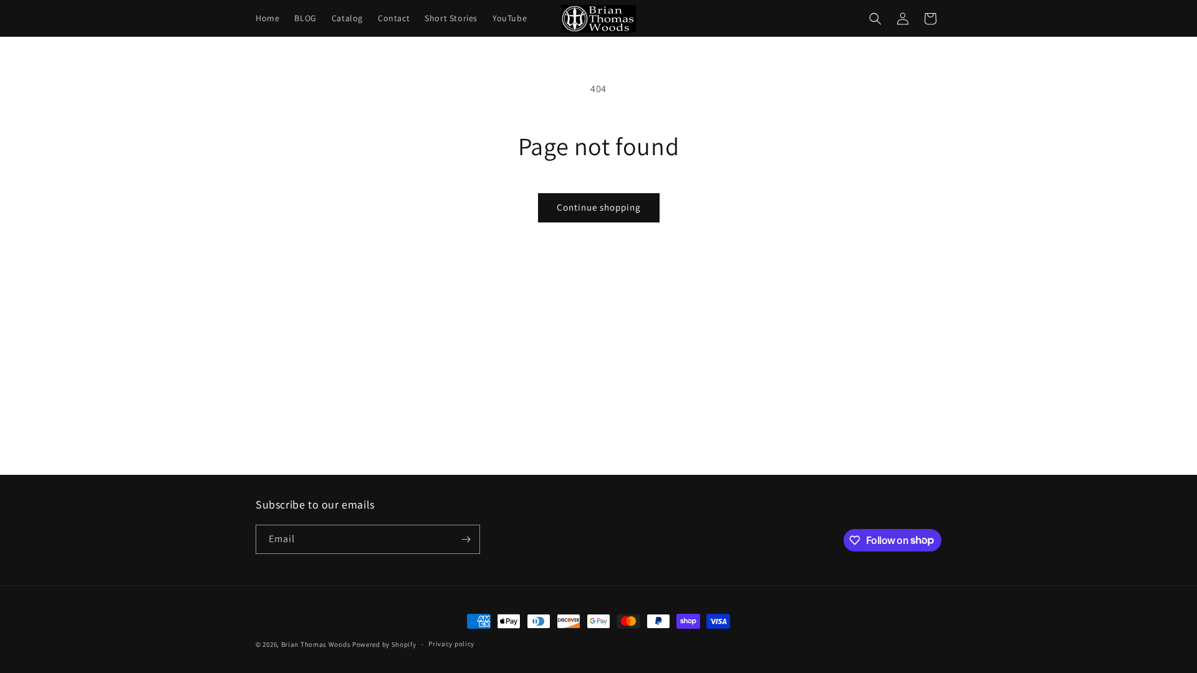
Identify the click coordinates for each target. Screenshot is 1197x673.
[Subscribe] (465, 539)
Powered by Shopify (384, 644)
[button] (875, 18)
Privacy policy (451, 643)
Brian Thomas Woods (316, 644)
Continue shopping (599, 207)
